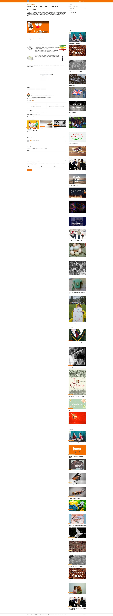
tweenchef (38, 89)
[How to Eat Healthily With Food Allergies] (33, 124)
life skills (33, 89)
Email (42, 166)
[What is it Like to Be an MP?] (77, 193)
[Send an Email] (82, 1)
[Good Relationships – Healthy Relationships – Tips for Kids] (77, 122)
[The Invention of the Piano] (77, 478)
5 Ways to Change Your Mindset (73, 143)
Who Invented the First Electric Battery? (75, 471)
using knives (43, 89)
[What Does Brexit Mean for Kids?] (77, 92)
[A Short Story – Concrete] (77, 356)
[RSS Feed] (83, 1)
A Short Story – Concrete (72, 367)
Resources (54, 1)
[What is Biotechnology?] (77, 106)
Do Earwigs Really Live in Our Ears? (74, 498)
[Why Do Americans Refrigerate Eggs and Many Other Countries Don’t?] (77, 250)
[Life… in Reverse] (77, 404)
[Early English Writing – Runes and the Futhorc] (77, 65)
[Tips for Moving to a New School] (77, 505)
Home (38, 1)
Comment (28, 150)
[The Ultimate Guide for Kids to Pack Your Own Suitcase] (77, 519)
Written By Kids (43, 1)
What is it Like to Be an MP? (73, 199)
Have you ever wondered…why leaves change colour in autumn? (77, 57)
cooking (29, 89)
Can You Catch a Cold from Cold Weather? (75, 240)
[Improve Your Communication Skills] (77, 37)
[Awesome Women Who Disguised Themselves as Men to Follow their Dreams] (77, 164)
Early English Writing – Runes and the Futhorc (76, 71)
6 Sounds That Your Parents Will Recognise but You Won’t (77, 293)
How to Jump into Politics (72, 323)
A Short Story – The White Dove (73, 539)
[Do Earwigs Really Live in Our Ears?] (77, 492)
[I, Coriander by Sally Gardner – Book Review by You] (77, 382)
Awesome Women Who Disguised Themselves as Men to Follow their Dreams (77, 171)
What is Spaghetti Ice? (31, 114)
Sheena (31, 140)
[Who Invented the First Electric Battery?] (77, 464)
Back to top (84, 614)
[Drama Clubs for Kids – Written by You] (77, 588)
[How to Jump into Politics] (77, 309)
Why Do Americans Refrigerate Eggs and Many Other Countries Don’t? (77, 258)
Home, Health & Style (31, 4)
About (49, 1)
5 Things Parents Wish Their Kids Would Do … (76, 115)
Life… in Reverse (71, 410)
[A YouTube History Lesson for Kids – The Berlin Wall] (77, 221)
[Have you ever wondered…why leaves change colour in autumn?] (77, 50)
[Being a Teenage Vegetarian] (46, 124)
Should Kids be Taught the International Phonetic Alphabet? (76, 457)
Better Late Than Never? (57, 128)
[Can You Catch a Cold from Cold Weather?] (77, 234)
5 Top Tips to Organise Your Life (73, 185)
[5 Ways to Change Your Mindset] (77, 137)
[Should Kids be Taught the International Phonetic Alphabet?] (77, 450)
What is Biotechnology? (72, 112)
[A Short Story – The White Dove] (77, 532)
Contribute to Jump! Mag (72, 344)
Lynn (33, 100)
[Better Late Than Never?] (60, 123)
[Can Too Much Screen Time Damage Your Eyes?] (77, 151)
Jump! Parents (59, 1)
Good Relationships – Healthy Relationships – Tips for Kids (77, 129)
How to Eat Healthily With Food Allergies (32, 131)
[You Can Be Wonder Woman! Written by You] (77, 418)
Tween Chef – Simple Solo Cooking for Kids (34, 116)
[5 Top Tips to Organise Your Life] (77, 179)
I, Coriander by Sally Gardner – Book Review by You (77, 396)
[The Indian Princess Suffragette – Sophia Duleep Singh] (77, 268)
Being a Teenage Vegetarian (44, 129)
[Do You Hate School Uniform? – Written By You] (77, 335)
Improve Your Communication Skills (74, 43)
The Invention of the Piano (73, 484)
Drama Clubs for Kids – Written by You (74, 594)
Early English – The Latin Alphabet (74, 552)
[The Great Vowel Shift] (77, 79)
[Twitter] (80, 1)
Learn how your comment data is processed (44, 172)
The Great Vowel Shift (72, 85)
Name (29, 166)
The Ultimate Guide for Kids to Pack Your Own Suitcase (36, 112)
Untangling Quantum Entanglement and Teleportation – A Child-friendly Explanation (77, 215)
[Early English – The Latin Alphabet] (77, 546)
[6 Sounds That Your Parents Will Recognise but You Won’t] (77, 284)
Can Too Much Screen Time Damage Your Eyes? (76, 157)
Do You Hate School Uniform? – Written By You (76, 342)
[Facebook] (79, 1)
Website (55, 166)
